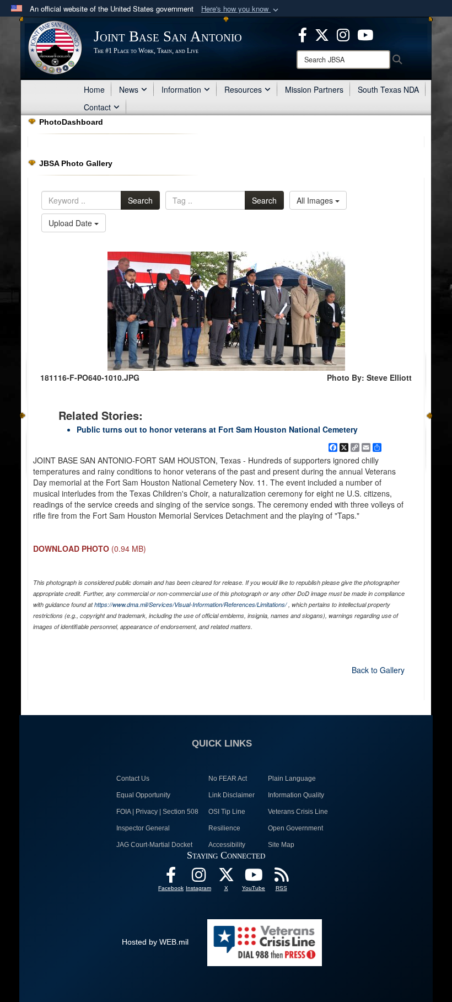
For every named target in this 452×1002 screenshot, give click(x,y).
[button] (241, 9)
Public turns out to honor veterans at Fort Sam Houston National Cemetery (217, 429)
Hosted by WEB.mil (155, 941)
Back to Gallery (378, 669)
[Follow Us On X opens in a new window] (226, 877)
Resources (243, 89)
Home (94, 89)
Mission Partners (314, 89)
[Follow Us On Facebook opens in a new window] (171, 877)
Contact (97, 107)
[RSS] (281, 877)
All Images (316, 200)
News (128, 89)
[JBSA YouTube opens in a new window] (365, 33)
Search (140, 200)
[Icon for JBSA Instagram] (198, 877)
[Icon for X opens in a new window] (322, 33)
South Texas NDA (388, 89)
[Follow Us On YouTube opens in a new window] (253, 877)
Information (181, 89)
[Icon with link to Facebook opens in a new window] (302, 33)
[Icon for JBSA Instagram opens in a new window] (343, 33)
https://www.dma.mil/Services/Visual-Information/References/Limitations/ (190, 604)
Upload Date (71, 222)
